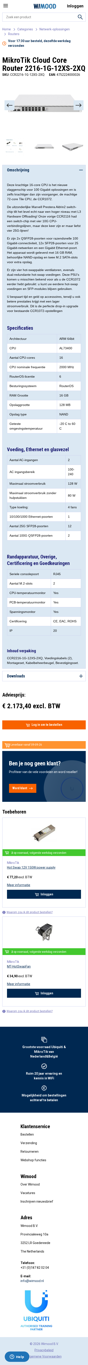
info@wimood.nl (32, 1281)
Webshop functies (33, 1160)
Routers (13, 34)
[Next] (78, 105)
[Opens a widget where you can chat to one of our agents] (17, 1357)
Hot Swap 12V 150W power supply (31, 867)
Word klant (19, 788)
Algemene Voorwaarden (44, 1356)
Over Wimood (30, 1184)
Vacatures (28, 1193)
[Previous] (9, 105)
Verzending (29, 1143)
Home (6, 29)
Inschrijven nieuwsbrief (37, 1201)
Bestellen (27, 1134)
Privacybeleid (44, 1350)
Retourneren (30, 1151)
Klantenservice (35, 1126)
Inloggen (47, 894)
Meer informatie (18, 885)
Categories (25, 29)
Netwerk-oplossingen (54, 29)
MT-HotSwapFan (19, 966)
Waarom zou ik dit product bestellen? (30, 912)
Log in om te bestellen (47, 724)
